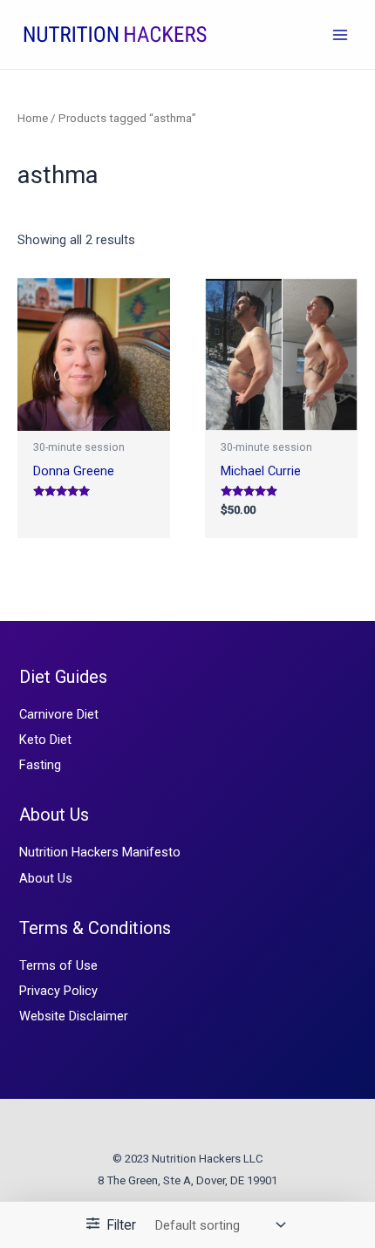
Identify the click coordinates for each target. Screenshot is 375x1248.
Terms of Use (58, 965)
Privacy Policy (58, 991)
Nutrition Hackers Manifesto (100, 852)
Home (32, 118)
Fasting (40, 765)
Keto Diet (45, 739)
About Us (45, 878)
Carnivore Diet (59, 714)
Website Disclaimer (73, 1016)
